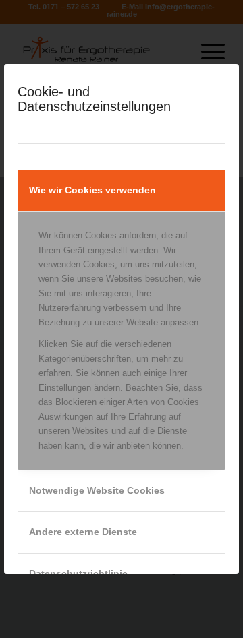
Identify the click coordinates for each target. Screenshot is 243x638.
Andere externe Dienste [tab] (83, 531)
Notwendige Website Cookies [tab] (97, 490)
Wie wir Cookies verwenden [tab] (92, 190)
